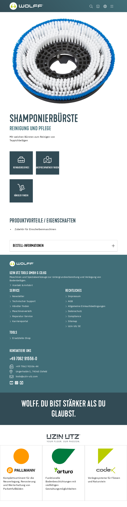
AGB (70, 301)
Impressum (74, 296)
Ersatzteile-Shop (21, 338)
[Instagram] (16, 383)
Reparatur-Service (22, 316)
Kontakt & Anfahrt (23, 285)
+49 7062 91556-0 (23, 359)
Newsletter (18, 296)
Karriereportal (20, 321)
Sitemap (72, 321)
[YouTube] (11, 383)
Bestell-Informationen (28, 246)
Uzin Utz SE (74, 326)
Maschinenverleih (22, 311)
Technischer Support (24, 301)
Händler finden (20, 306)
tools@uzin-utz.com (27, 376)
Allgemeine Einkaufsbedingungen (86, 306)
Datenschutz (75, 311)
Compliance (74, 316)
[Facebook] (21, 383)
